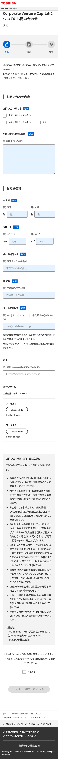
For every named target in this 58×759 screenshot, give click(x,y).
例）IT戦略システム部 (14, 288)
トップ (5, 713)
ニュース (35, 723)
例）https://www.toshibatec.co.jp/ (21, 367)
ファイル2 (11, 425)
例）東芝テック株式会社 (15, 261)
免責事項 (32, 735)
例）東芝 (7, 207)
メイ (32, 241)
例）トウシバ (9, 234)
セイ (5, 241)
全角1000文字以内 (13, 141)
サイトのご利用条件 (14, 735)
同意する (32, 671)
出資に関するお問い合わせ (20, 115)
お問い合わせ (12, 731)
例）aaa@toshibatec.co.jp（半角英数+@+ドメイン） (28, 317)
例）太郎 (34, 207)
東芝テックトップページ (16, 723)
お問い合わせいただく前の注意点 (37, 65)
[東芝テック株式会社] (29, 745)
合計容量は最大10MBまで (15, 393)
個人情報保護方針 (30, 731)
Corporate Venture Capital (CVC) (25, 713)
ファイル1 (11, 403)
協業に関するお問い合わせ (20, 122)
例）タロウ (35, 234)
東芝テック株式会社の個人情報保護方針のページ (31, 578)
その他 (45, 122)
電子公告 (47, 723)
